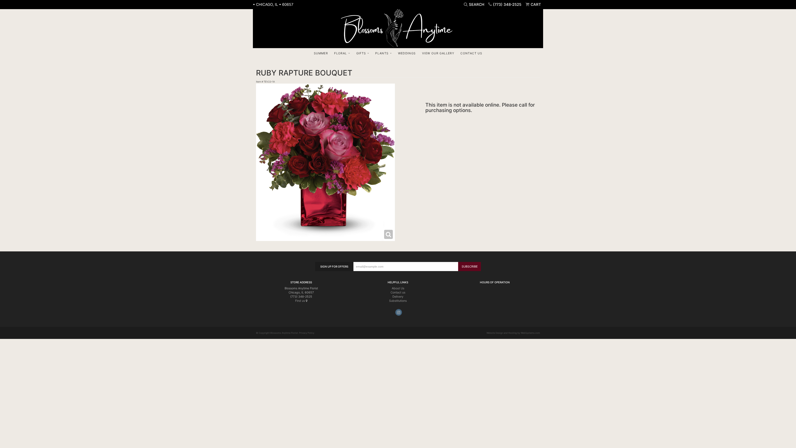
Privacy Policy (306, 332)
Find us (300, 300)
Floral (340, 53)
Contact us (398, 292)
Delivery (397, 296)
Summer (321, 53)
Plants (381, 53)
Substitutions (398, 300)
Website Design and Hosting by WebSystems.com (513, 332)
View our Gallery (438, 53)
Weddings (407, 53)
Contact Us (471, 53)
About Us (398, 288)
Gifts (361, 53)
